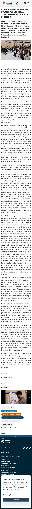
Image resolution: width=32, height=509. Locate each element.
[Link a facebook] (24, 448)
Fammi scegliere (8, 495)
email (7, 460)
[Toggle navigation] (28, 3)
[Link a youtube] (30, 448)
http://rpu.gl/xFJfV (6, 387)
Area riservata (7, 447)
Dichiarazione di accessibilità (9, 472)
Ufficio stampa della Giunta (8, 464)
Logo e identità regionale (8, 467)
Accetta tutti (16, 499)
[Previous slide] (2, 397)
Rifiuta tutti (16, 504)
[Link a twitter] (27, 448)
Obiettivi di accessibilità (7, 474)
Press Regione (5, 465)
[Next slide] (29, 397)
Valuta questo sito (16, 436)
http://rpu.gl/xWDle (6, 377)
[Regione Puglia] (4, 3)
